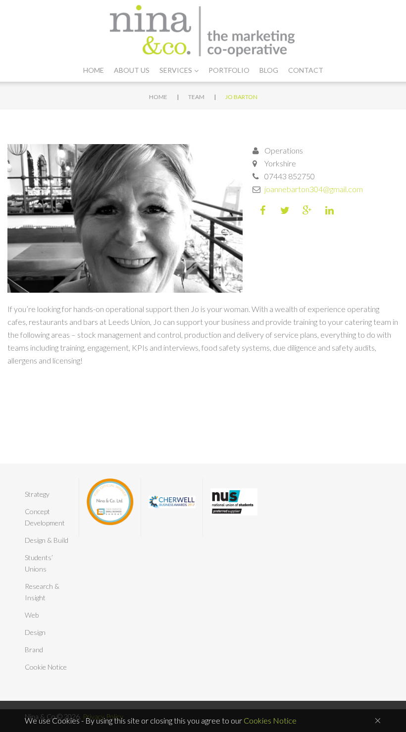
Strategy (37, 494)
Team (196, 97)
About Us (132, 70)
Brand (34, 649)
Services (175, 70)
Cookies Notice (270, 720)
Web (32, 615)
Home (93, 70)
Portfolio (229, 70)
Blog (268, 70)
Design (35, 632)
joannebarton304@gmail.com (313, 189)
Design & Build (46, 540)
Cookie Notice (46, 667)
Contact (305, 70)
